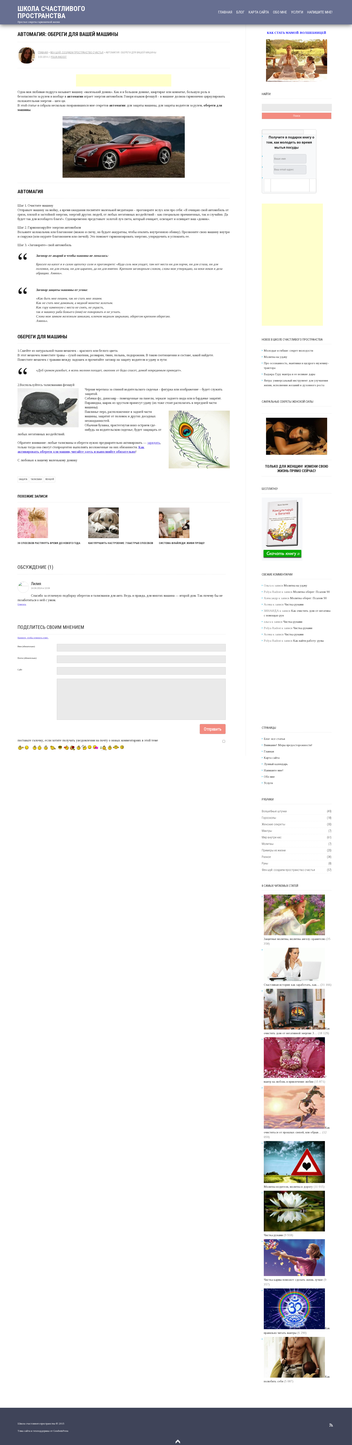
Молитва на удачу (275, 357)
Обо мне (280, 12)
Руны (265, 863)
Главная (225, 12)
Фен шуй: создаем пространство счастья (76, 52)
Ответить (22, 604)
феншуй (49, 479)
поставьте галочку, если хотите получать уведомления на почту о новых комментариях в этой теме (88, 740)
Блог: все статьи (274, 738)
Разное (266, 857)
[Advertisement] (123, 80)
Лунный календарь (276, 764)
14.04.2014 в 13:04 (40, 588)
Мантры (267, 831)
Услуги (297, 12)
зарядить (153, 442)
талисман (36, 479)
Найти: (266, 94)
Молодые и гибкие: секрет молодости (288, 350)
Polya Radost (59, 56)
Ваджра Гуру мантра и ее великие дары (289, 374)
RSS (331, 1425)
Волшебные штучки (274, 811)
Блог (240, 12)
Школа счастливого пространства (51, 12)
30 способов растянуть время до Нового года (49, 543)
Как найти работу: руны (308, 640)
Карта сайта (259, 12)
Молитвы (268, 844)
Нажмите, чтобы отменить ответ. (33, 637)
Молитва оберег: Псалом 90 (311, 591)
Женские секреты (273, 824)
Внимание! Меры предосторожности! (288, 745)
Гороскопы (269, 818)
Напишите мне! (319, 12)
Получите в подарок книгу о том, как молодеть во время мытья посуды (290, 142)
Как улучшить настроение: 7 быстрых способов (120, 543)
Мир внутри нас (272, 837)
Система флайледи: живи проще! (182, 543)
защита (23, 479)
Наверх (177, 1441)
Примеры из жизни (274, 850)
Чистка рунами (294, 604)
